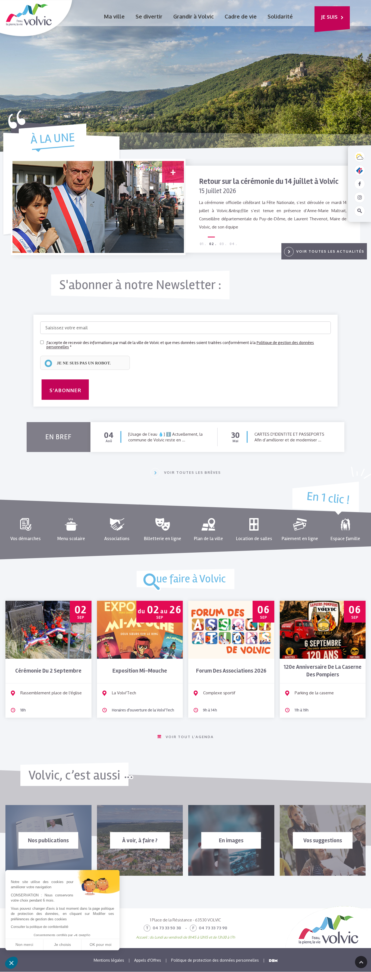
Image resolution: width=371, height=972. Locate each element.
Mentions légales (109, 960)
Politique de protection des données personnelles (215, 960)
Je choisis (62, 944)
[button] (11, 962)
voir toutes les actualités (330, 251)
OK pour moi (100, 944)
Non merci (24, 944)
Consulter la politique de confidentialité (39, 927)
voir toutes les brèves (192, 472)
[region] (85, 363)
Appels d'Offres (147, 960)
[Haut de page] (361, 962)
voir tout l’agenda (190, 737)
